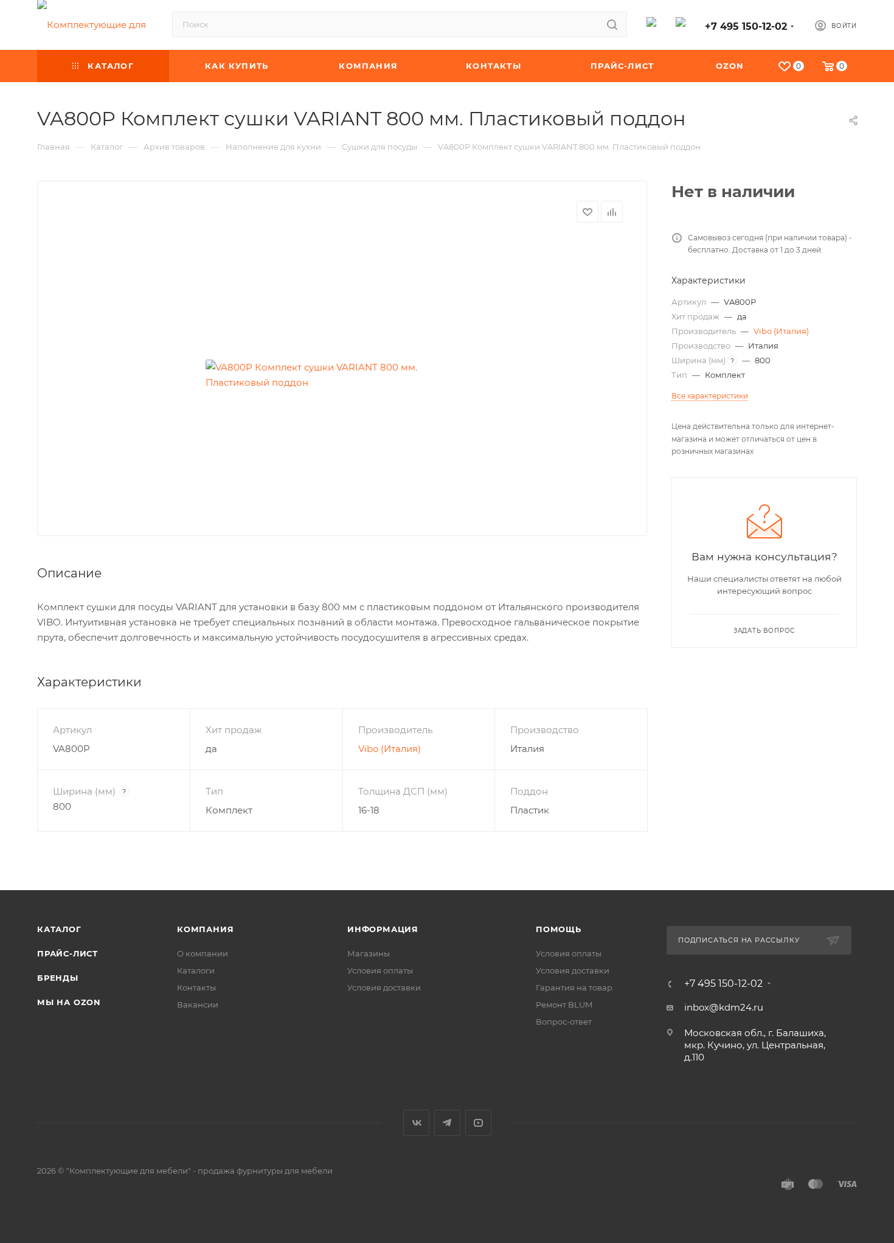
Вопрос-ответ (564, 1021)
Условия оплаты (380, 970)
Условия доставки (384, 987)
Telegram (447, 1123)
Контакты (196, 987)
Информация (382, 929)
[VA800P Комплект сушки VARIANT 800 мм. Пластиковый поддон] (342, 375)
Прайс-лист (67, 953)
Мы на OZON (69, 1002)
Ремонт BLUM (564, 1004)
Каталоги (196, 970)
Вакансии (197, 1004)
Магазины (368, 953)
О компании (202, 953)
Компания (205, 929)
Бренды (57, 978)
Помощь (558, 929)
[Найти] (612, 24)
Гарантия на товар (574, 987)
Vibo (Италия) (389, 748)
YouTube (478, 1123)
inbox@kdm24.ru (723, 1007)
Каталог (59, 929)
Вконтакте (416, 1123)
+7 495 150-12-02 (746, 26)
